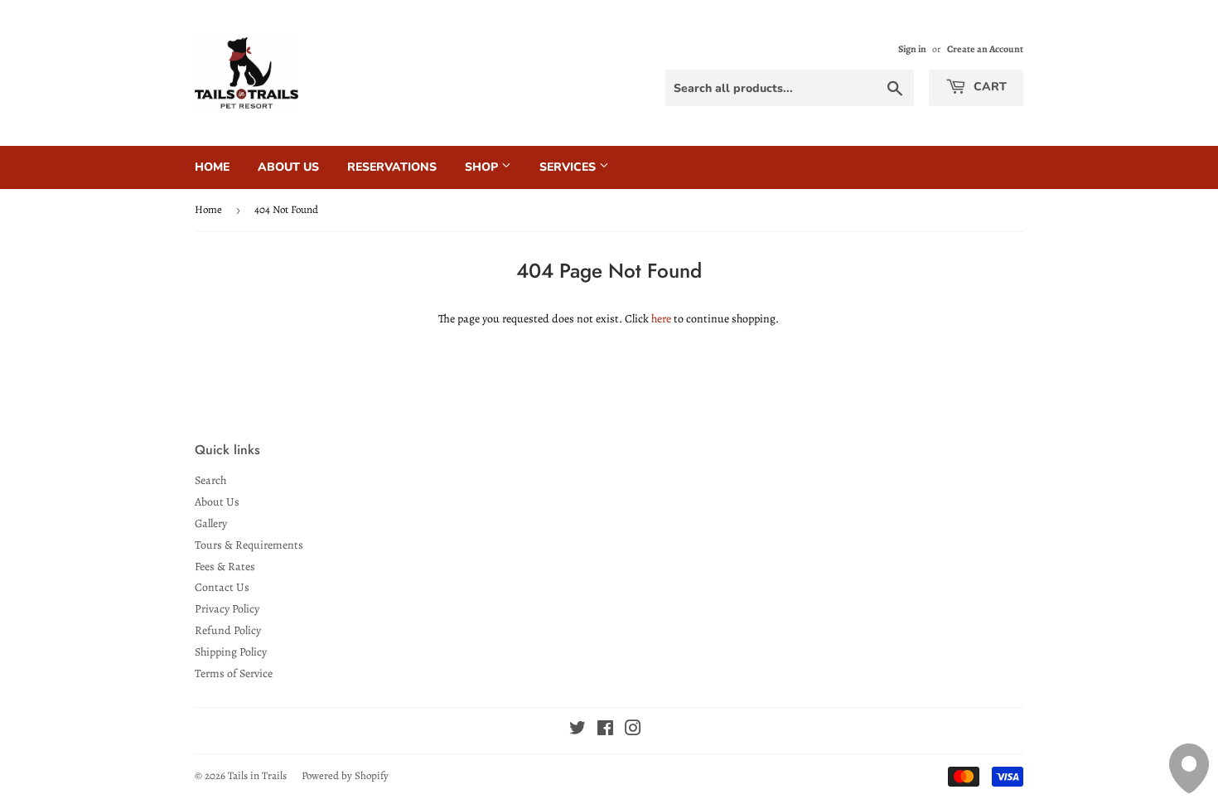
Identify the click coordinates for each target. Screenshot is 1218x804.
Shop (483, 167)
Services (569, 167)
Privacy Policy (227, 609)
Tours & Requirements (249, 545)
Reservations (392, 167)
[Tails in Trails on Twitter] (577, 731)
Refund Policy (228, 630)
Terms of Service (234, 673)
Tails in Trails (257, 775)
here (661, 319)
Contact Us (222, 587)
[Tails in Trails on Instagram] (633, 731)
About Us (288, 167)
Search (210, 480)
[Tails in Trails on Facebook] (605, 731)
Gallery (211, 523)
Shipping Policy (231, 652)
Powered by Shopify (345, 775)
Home (212, 167)
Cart (988, 86)
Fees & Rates (225, 566)
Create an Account (985, 49)
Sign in (912, 49)
